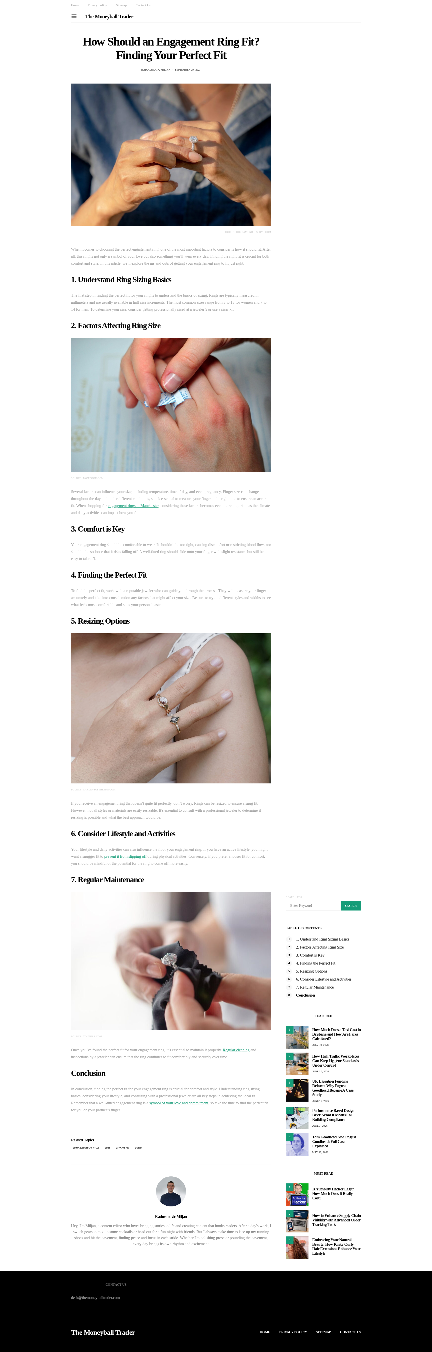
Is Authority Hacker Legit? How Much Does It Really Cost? (333, 1193)
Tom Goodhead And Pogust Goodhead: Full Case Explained (334, 1141)
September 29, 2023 (188, 69)
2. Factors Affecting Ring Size (320, 947)
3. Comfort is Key (310, 955)
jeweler (123, 1148)
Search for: (294, 897)
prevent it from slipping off (125, 856)
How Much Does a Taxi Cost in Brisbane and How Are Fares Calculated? (336, 1034)
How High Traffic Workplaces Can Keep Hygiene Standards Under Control (335, 1060)
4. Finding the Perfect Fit (315, 963)
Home (75, 5)
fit (108, 1148)
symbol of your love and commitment (178, 1103)
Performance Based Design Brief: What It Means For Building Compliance (333, 1115)
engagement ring (86, 1148)
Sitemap (121, 5)
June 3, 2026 (320, 1125)
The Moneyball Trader (109, 16)
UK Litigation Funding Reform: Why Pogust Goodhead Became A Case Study (333, 1088)
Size (139, 1148)
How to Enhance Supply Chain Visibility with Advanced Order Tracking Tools (336, 1220)
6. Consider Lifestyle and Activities (324, 979)
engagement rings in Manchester (133, 506)
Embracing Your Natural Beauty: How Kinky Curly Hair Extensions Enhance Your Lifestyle (336, 1246)
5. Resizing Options (311, 971)
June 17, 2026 (320, 1101)
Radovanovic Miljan (155, 69)
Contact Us (143, 5)
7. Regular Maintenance (315, 987)
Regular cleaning (236, 1050)
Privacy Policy (97, 5)
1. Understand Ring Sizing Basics (322, 939)
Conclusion (305, 995)
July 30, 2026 (320, 1045)
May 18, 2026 (320, 1152)
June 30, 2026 (320, 1071)
